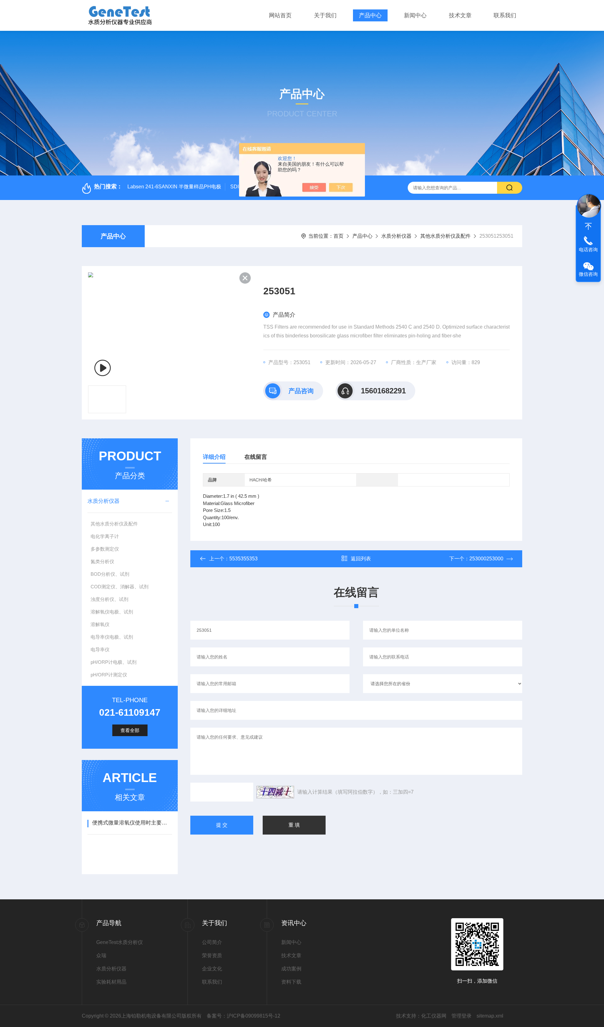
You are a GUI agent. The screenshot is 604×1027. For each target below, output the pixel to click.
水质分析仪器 (396, 236)
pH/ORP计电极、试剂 (114, 662)
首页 (338, 236)
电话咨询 (588, 249)
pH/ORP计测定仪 (109, 674)
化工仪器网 (433, 1016)
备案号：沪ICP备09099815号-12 (243, 1016)
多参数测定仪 (105, 549)
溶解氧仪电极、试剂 (112, 611)
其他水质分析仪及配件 (445, 236)
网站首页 (280, 15)
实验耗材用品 (111, 982)
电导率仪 (100, 649)
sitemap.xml (490, 1016)
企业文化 (212, 968)
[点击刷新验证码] (275, 792)
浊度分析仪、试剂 (109, 599)
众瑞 (101, 955)
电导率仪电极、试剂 (112, 637)
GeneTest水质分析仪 (119, 942)
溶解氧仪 (100, 624)
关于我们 (325, 15)
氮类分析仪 (102, 561)
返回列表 (361, 558)
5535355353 (243, 558)
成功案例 (291, 968)
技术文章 (460, 15)
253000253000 (486, 558)
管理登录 (461, 1016)
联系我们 (505, 15)
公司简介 (212, 942)
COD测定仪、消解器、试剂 (119, 586)
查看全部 (129, 730)
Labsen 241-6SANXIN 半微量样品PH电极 (174, 186)
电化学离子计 (105, 536)
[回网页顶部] (588, 226)
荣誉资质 (212, 955)
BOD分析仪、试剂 (110, 574)
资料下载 (291, 982)
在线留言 (255, 457)
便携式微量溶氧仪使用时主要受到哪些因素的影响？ (132, 823)
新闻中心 (415, 15)
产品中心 (370, 15)
